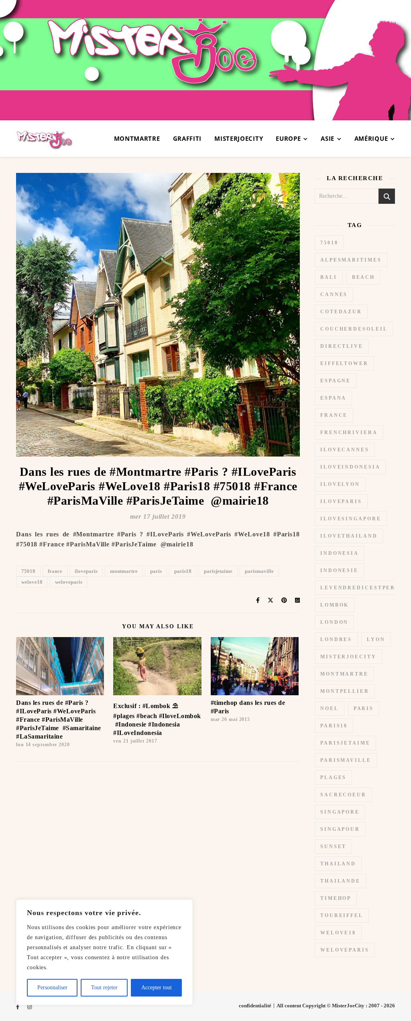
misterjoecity (348, 657)
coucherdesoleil (354, 329)
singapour (340, 829)
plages (333, 777)
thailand (338, 864)
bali (328, 277)
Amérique (371, 138)
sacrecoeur (343, 795)
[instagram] (29, 1007)
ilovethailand (349, 536)
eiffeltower (344, 363)
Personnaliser (52, 987)
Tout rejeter (104, 987)
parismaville (259, 571)
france (55, 571)
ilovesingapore (350, 519)
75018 (28, 571)
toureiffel (341, 915)
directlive (341, 346)
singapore (340, 812)
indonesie (339, 570)
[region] (104, 952)
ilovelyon (340, 484)
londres (336, 639)
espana (333, 398)
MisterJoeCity (238, 138)
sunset (333, 846)
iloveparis (86, 571)
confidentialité (255, 1006)
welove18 (32, 582)
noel (329, 708)
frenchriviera (349, 432)
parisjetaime (218, 571)
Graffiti (187, 138)
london (334, 622)
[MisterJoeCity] (205, 60)
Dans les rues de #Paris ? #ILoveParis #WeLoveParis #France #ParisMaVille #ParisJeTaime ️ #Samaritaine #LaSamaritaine (58, 719)
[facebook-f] (18, 1007)
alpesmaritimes (351, 260)
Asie (327, 138)
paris (156, 571)
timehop (335, 898)
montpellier (344, 691)
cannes (334, 294)
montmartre (124, 571)
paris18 (182, 571)
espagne (335, 381)
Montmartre (137, 138)
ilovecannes (344, 450)
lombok (334, 605)
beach (363, 277)
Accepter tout (156, 987)
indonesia (339, 553)
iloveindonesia (350, 467)
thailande (340, 881)
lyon (376, 639)
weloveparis (68, 582)
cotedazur (341, 312)
